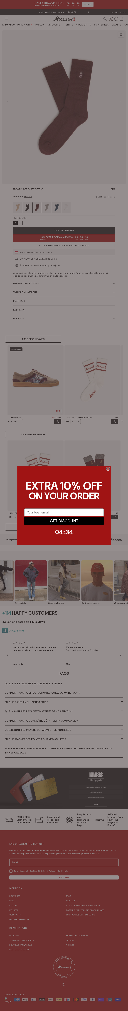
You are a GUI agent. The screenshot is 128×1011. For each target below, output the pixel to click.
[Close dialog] (108, 468)
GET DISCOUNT (64, 520)
